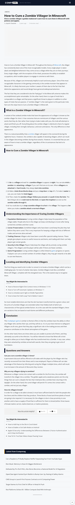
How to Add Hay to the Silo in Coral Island (22, 424)
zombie (31, 134)
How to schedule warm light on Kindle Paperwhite (25, 293)
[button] (72, 502)
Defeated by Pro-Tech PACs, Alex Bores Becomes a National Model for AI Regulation (35, 469)
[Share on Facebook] (36, 61)
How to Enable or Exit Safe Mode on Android (23, 427)
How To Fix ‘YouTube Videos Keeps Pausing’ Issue (25, 436)
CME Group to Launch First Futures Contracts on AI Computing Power (30, 479)
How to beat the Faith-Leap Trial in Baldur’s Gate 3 (25, 296)
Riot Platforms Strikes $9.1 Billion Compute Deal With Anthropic (28, 490)
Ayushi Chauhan (11, 23)
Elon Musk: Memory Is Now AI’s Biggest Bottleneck (24, 464)
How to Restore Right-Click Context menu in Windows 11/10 (29, 287)
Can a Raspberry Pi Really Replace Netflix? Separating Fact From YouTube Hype (34, 459)
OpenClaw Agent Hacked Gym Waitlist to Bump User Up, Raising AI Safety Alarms (34, 474)
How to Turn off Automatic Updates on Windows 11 (26, 290)
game (54, 251)
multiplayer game (14, 321)
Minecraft (57, 65)
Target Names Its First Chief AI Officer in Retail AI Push (25, 484)
